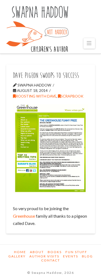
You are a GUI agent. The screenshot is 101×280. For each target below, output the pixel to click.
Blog (87, 256)
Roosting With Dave (36, 96)
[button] (89, 43)
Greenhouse (24, 215)
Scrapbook (72, 96)
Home (20, 252)
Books (55, 252)
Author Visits (44, 256)
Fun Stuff (76, 252)
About (37, 252)
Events (70, 256)
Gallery (17, 256)
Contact (50, 260)
